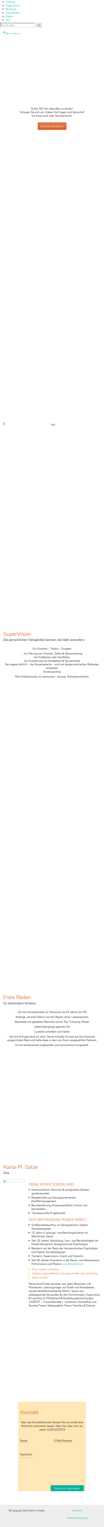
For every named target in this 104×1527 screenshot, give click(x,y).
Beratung (10, 9)
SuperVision (12, 5)
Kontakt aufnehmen (52, 126)
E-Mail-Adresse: (63, 1440)
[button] (99, 33)
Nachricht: (26, 1454)
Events (9, 16)
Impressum (77, 1510)
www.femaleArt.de (73, 1264)
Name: (24, 1440)
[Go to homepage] (23, 32)
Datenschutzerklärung (77, 1517)
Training (10, 2)
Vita (7, 20)
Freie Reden (12, 12)
